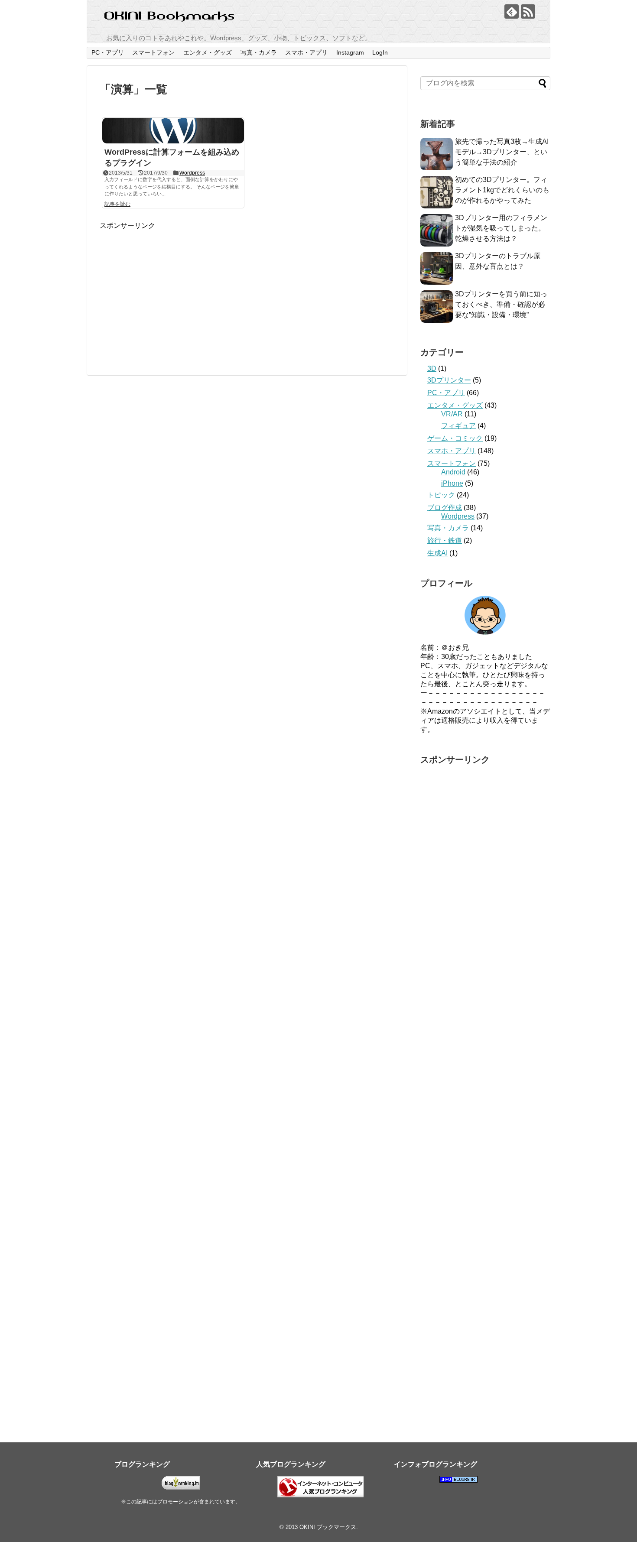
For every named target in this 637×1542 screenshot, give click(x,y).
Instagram (350, 52)
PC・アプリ (107, 52)
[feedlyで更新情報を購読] (511, 11)
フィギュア (458, 425)
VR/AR (452, 414)
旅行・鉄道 (444, 540)
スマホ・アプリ (306, 52)
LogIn (380, 52)
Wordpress (192, 173)
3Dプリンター (449, 380)
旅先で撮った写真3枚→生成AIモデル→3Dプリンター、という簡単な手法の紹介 (502, 152)
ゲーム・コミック (455, 438)
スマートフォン (153, 52)
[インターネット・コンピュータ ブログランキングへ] (320, 1495)
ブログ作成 (444, 507)
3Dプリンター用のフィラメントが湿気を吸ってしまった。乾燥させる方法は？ (501, 228)
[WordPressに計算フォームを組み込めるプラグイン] (173, 130)
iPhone (452, 483)
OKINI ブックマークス (327, 1527)
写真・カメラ (258, 52)
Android (453, 472)
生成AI (437, 553)
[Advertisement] (172, 291)
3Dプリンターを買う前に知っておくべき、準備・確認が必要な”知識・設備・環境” (501, 304)
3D (431, 368)
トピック (441, 495)
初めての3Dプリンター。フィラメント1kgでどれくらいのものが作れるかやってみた (502, 190)
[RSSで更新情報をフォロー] (528, 11)
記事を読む (117, 204)
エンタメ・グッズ (207, 52)
